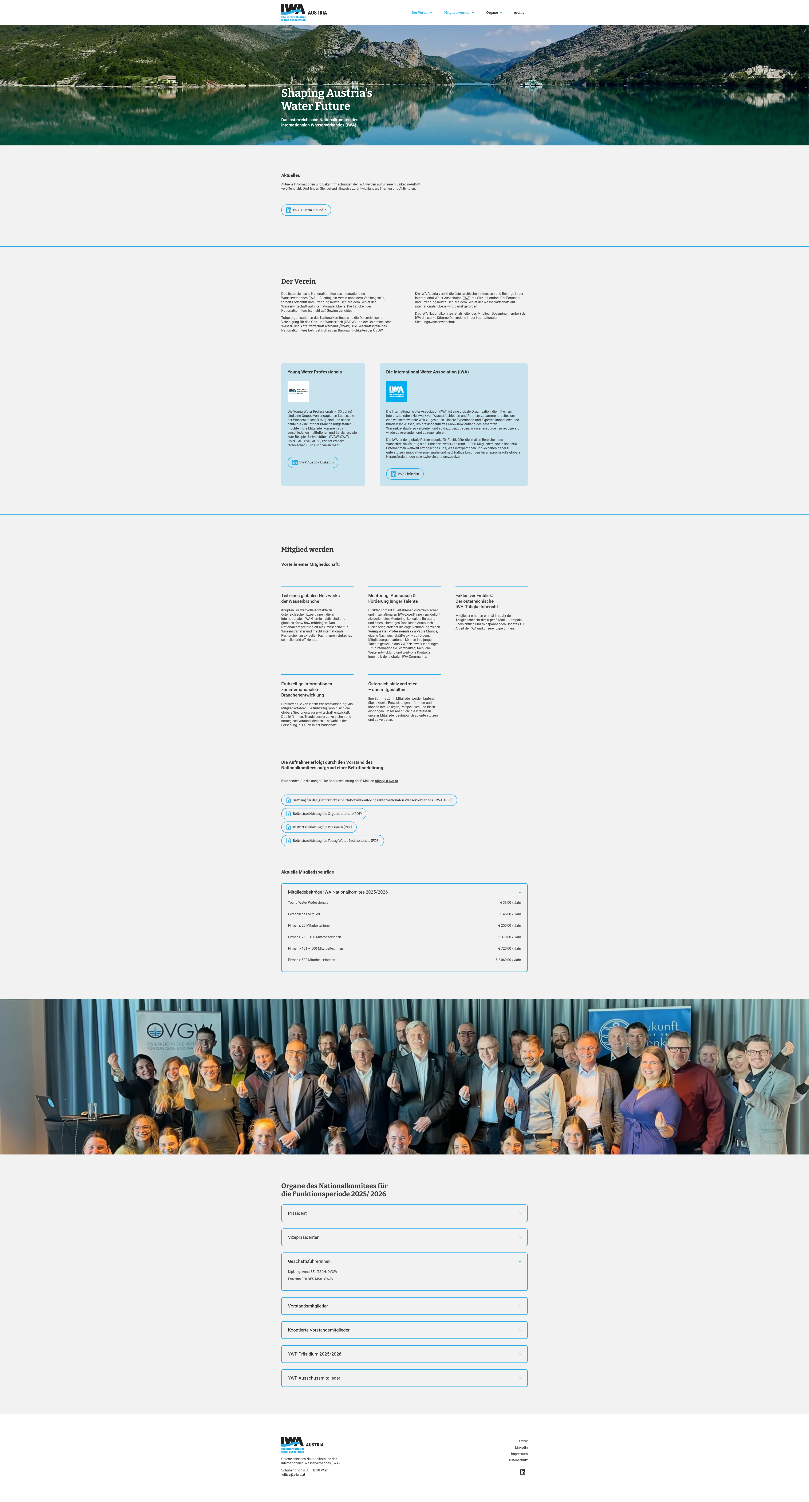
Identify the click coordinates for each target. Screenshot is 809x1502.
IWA (466, 298)
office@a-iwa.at (293, 1474)
